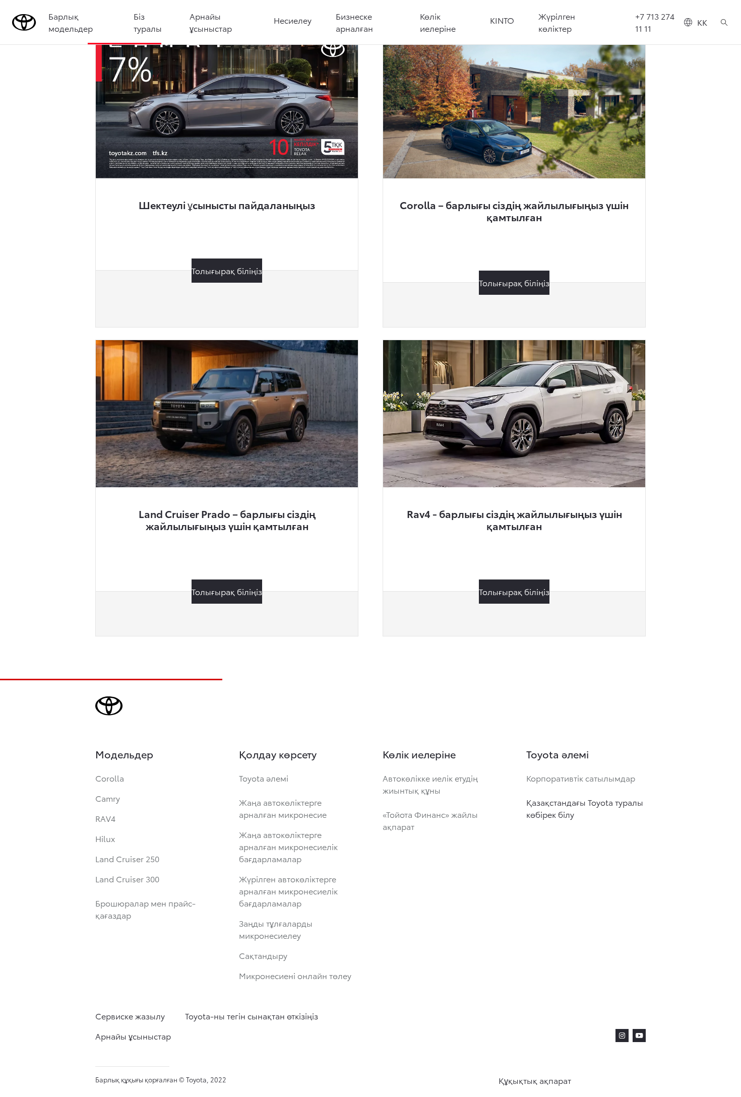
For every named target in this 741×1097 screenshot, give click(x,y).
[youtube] (639, 1035)
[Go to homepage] (24, 22)
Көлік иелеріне (438, 22)
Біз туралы (148, 22)
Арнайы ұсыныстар (211, 22)
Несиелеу (293, 20)
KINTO (502, 20)
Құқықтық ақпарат (535, 1080)
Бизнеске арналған (354, 22)
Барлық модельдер (70, 22)
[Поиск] (724, 22)
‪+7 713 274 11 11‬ (654, 22)
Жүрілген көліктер (556, 22)
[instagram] (622, 1035)
